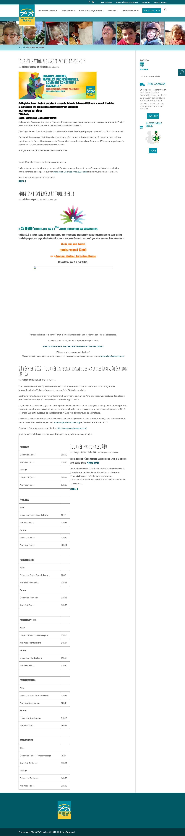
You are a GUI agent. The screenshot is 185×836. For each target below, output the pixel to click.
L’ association (67, 11)
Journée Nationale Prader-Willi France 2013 (52, 60)
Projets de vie (93, 462)
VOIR (153, 150)
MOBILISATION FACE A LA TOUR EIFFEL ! (46, 193)
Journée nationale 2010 (88, 446)
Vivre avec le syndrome (90, 11)
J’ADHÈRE (153, 116)
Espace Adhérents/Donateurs (127, 2)
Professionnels (129, 11)
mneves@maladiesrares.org (112, 356)
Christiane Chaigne (29, 66)
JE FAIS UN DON (152, 10)
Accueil (22, 47)
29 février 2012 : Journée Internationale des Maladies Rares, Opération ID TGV (73, 371)
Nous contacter (106, 2)
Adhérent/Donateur (47, 11)
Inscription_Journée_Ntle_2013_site (70, 171)
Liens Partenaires (160, 2)
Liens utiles (146, 2)
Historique (52, 199)
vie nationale (53, 67)
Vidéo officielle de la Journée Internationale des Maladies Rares (73, 346)
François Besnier (28, 379)
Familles (112, 11)
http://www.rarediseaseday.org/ (72, 428)
